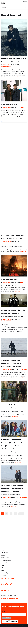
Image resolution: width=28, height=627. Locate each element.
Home (2, 550)
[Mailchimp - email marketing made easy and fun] (10, 622)
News (9, 66)
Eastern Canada (6, 563)
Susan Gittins (7, 65)
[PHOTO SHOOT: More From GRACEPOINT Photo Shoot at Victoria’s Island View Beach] (14, 347)
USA (3, 565)
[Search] (25, 7)
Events (3, 555)
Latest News (4, 552)
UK (2, 568)
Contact (3, 575)
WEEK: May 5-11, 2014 (8, 405)
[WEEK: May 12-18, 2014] (14, 265)
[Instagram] (2, 584)
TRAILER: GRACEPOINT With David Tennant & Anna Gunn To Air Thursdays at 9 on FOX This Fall (13, 313)
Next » (21, 514)
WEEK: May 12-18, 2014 (9, 279)
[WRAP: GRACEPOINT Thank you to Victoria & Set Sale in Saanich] (14, 176)
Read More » (17, 77)
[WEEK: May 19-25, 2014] (14, 90)
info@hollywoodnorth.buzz (8, 595)
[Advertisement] (14, 534)
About (3, 570)
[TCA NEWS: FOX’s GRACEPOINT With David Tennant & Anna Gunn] (14, 37)
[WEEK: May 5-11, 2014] (14, 391)
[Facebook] (6, 584)
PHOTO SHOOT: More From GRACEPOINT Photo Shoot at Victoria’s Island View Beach (11, 363)
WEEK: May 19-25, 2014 (9, 104)
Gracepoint (4, 66)
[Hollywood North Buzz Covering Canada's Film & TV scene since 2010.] (3, 2)
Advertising (5, 573)
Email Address (6, 612)
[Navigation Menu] (25, 2)
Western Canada (6, 560)
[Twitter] (10, 584)
